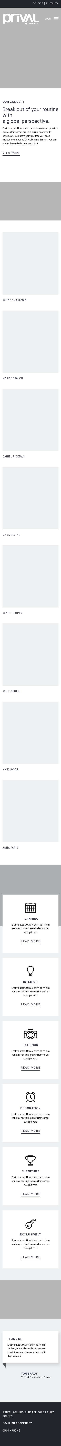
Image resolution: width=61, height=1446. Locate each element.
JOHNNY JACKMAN (15, 300)
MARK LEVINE (11, 534)
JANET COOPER (12, 613)
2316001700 (52, 3)
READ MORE (30, 941)
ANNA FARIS (10, 847)
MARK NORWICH (13, 378)
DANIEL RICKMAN (14, 456)
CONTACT (38, 3)
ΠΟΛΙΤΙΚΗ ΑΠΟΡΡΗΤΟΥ (17, 1423)
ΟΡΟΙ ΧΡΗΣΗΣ (11, 1430)
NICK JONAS (10, 769)
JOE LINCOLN (11, 691)
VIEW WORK (11, 152)
